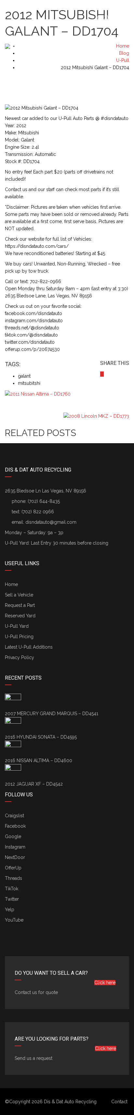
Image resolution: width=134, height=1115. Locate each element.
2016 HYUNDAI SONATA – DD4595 (41, 737)
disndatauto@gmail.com (50, 522)
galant (24, 376)
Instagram (15, 847)
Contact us (127, 72)
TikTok (11, 888)
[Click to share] (102, 374)
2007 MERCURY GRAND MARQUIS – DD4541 (51, 713)
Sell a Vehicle (24, 72)
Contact (119, 1101)
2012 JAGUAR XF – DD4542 (34, 784)
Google (13, 836)
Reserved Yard (20, 615)
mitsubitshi (29, 383)
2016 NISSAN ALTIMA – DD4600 (38, 760)
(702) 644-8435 (112, 17)
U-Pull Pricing (19, 636)
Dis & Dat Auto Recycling (70, 1101)
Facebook (15, 826)
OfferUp (13, 867)
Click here (104, 982)
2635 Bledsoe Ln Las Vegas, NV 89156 (45, 490)
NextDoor (15, 857)
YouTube (14, 920)
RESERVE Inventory (106, 72)
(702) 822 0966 (37, 511)
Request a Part (96, 72)
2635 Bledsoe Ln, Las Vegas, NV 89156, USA (56, 6)
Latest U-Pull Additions (29, 647)
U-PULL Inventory (117, 72)
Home (11, 584)
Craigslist (14, 815)
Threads (13, 878)
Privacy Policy (19, 657)
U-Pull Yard (17, 626)
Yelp (9, 909)
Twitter (12, 899)
